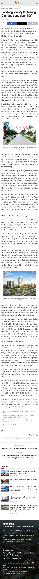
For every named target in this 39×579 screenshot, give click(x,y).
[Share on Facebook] (12, 23)
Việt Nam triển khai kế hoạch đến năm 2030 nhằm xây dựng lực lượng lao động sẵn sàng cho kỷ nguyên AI (23, 488)
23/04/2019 (4, 19)
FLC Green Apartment (16, 438)
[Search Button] (37, 3)
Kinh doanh (9, 8)
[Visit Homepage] (19, 3)
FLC (7, 438)
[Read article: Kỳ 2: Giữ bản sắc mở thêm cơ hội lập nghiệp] (5, 481)
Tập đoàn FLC (29, 438)
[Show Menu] (2, 3)
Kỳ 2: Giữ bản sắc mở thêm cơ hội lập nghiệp (23, 479)
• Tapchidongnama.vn (12, 559)
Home (3, 8)
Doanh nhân (17, 8)
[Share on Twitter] (22, 23)
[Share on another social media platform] (33, 23)
